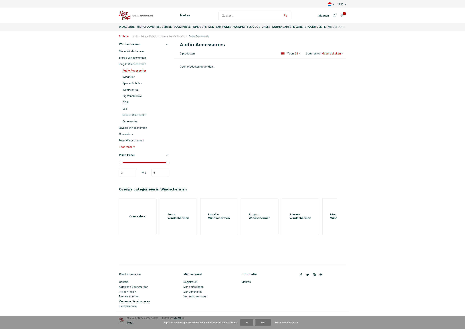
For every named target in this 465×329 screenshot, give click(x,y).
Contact (123, 281)
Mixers (298, 26)
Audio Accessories (135, 70)
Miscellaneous (339, 26)
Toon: (290, 53)
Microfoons (146, 26)
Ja (246, 322)
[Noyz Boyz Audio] (137, 15)
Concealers (126, 134)
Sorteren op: (313, 53)
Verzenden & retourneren (134, 301)
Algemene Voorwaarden (133, 286)
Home (134, 36)
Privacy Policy (127, 291)
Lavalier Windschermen (133, 127)
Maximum (160, 172)
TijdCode (253, 26)
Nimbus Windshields (135, 115)
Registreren (190, 281)
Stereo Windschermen (132, 57)
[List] (283, 53)
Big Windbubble (132, 96)
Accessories (130, 121)
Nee (263, 322)
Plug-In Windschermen (173, 36)
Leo (125, 108)
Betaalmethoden (129, 296)
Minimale (127, 172)
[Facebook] (301, 275)
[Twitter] (307, 275)
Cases (266, 26)
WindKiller (129, 76)
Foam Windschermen (131, 140)
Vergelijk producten (195, 296)
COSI (126, 102)
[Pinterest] (320, 275)
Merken (185, 15)
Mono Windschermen (132, 51)
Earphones (223, 26)
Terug (125, 36)
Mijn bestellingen (193, 286)
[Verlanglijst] (334, 15)
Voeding (239, 26)
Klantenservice (128, 306)
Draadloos (127, 26)
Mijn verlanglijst (192, 291)
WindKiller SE (130, 89)
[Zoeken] (285, 15)
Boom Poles (182, 26)
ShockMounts (315, 26)
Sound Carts (281, 26)
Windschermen (203, 26)
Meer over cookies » (286, 322)
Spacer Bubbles (132, 83)
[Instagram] (314, 275)
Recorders (164, 26)
